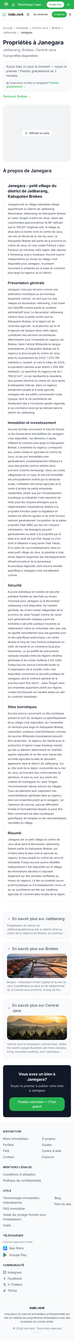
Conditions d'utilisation (19, 1174)
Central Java (40, 27)
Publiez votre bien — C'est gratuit (37, 1104)
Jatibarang (10, 32)
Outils (7, 1225)
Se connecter (41, 14)
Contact (8, 1157)
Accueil (7, 27)
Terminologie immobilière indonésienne (21, 1200)
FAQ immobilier (14, 1208)
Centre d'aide (51, 1151)
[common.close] (68, 4)
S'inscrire (59, 14)
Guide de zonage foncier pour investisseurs (24, 1217)
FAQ (6, 1151)
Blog (57, 1198)
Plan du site (62, 1204)
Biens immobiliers (15, 1139)
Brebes (56, 27)
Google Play (55, 4)
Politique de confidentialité (22, 1180)
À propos (48, 1139)
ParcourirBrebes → (17, 96)
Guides (47, 1145)
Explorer (48, 1157)
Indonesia (22, 27)
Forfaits (8, 1145)
